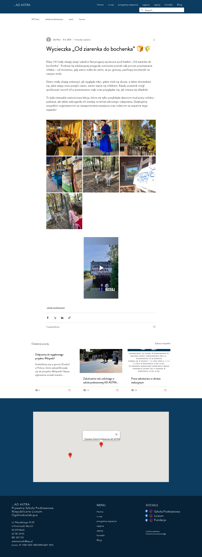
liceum (82, 19)
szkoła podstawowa (54, 19)
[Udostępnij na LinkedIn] (62, 317)
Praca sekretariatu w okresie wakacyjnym (145, 380)
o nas (99, 516)
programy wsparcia (107, 521)
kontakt (101, 535)
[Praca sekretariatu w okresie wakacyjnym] (149, 361)
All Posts (35, 19)
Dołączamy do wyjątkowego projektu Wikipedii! (49, 356)
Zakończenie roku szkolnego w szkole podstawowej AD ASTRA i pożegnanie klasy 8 (100, 380)
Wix (164, 534)
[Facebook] (146, 520)
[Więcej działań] (154, 39)
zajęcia (100, 525)
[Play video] (101, 268)
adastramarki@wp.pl (22, 541)
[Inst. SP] (151, 511)
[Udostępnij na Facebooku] (47, 317)
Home (100, 511)
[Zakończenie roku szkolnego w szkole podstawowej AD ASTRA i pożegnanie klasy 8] (101, 361)
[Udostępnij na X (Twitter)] (55, 317)
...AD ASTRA (21, 5)
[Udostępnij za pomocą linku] (69, 317)
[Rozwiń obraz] (64, 138)
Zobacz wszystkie (163, 343)
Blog (99, 540)
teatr (71, 19)
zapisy (100, 530)
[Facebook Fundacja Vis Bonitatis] (146, 511)
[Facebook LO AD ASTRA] (146, 515)
